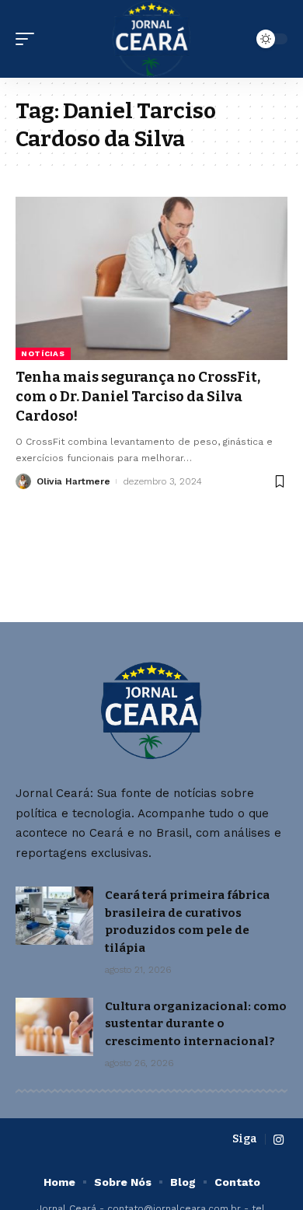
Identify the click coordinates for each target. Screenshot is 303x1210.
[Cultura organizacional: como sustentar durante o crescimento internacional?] (54, 1027)
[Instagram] (278, 1140)
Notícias (43, 353)
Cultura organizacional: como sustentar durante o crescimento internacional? (196, 1023)
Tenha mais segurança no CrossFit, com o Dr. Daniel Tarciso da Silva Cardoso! (138, 397)
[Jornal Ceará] (152, 39)
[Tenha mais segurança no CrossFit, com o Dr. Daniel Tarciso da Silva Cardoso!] (151, 278)
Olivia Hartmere (73, 481)
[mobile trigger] (29, 39)
